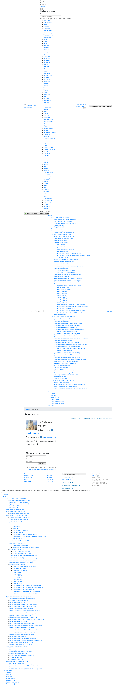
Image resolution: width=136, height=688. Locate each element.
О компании (28, 477)
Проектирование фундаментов (22, 612)
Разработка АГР (14, 508)
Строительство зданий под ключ (16, 515)
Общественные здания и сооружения (21, 540)
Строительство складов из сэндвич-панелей (27, 585)
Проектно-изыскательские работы (20, 504)
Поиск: (42, 14)
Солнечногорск (48, 176)
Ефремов (46, 98)
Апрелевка (47, 60)
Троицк (46, 208)
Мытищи (46, 47)
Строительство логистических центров (25, 593)
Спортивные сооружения (17, 544)
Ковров (46, 113)
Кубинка (46, 49)
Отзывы (49, 475)
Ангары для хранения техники (22, 553)
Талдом (46, 181)
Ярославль (47, 206)
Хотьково (46, 191)
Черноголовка (48, 193)
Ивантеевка (47, 108)
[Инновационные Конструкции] (31, 106)
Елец (45, 96)
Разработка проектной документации (21, 642)
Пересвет (47, 151)
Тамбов (46, 183)
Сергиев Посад (48, 172)
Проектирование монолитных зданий (24, 614)
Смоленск (47, 174)
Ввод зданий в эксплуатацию (18, 502)
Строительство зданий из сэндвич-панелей (23, 559)
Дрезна (46, 90)
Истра (45, 41)
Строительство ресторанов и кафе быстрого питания (29, 536)
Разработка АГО (14, 506)
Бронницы (47, 62)
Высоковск (47, 81)
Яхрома (46, 204)
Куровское (47, 125)
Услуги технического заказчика (16, 498)
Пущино (46, 157)
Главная (5, 494)
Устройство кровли (15, 657)
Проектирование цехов (20, 631)
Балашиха (47, 20)
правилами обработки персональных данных (42, 469)
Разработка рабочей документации (20, 644)
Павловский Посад (49, 149)
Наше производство (12, 682)
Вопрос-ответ (10, 678)
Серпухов (47, 51)
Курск (45, 126)
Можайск (46, 136)
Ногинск (46, 26)
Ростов (46, 162)
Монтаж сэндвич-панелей (17, 648)
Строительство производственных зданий (22, 561)
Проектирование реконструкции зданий (22, 634)
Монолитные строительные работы (20, 651)
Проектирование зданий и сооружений (18, 597)
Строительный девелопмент (15, 509)
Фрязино (46, 189)
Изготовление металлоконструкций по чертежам (24, 665)
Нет (43, 6)
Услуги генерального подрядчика (19, 517)
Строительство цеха (15, 595)
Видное (46, 72)
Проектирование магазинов (18, 621)
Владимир (47, 73)
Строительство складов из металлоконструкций (28, 587)
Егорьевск (47, 94)
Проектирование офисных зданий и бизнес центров (25, 625)
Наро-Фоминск (48, 53)
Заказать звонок (106, 106)
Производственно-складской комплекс (25, 566)
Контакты (50, 479)
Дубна (45, 92)
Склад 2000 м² (17, 578)
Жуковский (47, 100)
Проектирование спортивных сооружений (22, 638)
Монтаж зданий (14, 650)
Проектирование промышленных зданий (22, 627)
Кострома (47, 117)
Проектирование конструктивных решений (23, 617)
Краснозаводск (48, 121)
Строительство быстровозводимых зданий (23, 555)
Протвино (47, 153)
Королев (46, 66)
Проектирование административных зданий (23, 604)
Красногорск (48, 30)
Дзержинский (48, 34)
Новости (49, 477)
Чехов (45, 195)
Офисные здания (18, 532)
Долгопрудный (48, 36)
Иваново (46, 106)
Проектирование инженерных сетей (20, 615)
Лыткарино (47, 58)
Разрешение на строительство (16, 511)
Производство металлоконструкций (17, 661)
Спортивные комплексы (20, 545)
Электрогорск (48, 198)
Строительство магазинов (21, 530)
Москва (47, 1)
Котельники (47, 32)
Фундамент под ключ (16, 659)
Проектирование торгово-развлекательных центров (25, 640)
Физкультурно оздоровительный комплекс (26, 547)
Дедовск (46, 87)
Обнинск (46, 142)
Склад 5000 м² (17, 581)
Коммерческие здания (16, 523)
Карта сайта (50, 481)
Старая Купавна (48, 178)
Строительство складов (17, 564)
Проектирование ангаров (17, 602)
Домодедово (48, 22)
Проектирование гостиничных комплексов (22, 606)
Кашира (46, 64)
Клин (45, 111)
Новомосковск (48, 140)
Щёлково (46, 54)
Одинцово (47, 56)
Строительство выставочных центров (25, 534)
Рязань (46, 168)
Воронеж (46, 77)
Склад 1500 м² (17, 576)
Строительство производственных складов (26, 591)
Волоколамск (48, 75)
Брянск (46, 68)
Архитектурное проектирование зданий (22, 598)
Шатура (46, 197)
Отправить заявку (43, 213)
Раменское (47, 159)
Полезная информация (13, 684)
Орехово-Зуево (48, 147)
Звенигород (47, 104)
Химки (46, 39)
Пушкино (46, 155)
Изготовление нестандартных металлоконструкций (25, 669)
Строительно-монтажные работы (16, 646)
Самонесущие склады (19, 568)
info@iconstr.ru (79, 106)
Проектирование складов (17, 636)
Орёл (45, 145)
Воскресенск (48, 79)
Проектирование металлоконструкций (21, 623)
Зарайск (46, 102)
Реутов (46, 161)
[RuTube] (109, 311)
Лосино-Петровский (50, 132)
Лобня (45, 43)
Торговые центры (18, 538)
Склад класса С (17, 574)
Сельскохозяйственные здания (19, 542)
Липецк (46, 130)
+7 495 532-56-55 (80, 104)
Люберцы (46, 45)
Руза (45, 166)
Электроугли (47, 202)
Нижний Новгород (49, 138)
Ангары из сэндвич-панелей (21, 551)
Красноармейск (48, 119)
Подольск (47, 28)
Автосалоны (16, 525)
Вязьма (46, 83)
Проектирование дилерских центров (21, 608)
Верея (45, 70)
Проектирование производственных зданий (26, 629)
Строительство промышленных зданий (21, 562)
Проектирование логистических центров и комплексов (26, 619)
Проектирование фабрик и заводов (24, 633)
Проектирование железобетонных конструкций (24, 610)
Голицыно (47, 85)
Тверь (45, 185)
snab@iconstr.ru (50, 437)
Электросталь (48, 200)
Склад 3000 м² (17, 580)
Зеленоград (47, 37)
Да (41, 6)
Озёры (46, 144)
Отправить (41, 463)
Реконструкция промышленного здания (21, 655)
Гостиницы (16, 528)
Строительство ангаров (16, 549)
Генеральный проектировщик (18, 600)
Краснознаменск (49, 123)
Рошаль (46, 164)
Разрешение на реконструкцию (19, 513)
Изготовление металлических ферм (20, 667)
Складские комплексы (20, 570)
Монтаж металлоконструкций (18, 653)
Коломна (46, 115)
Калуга (46, 109)
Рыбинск (46, 170)
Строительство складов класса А (23, 589)
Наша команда (28, 475)
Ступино (46, 180)
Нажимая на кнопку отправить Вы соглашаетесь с (42, 468)
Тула (45, 187)
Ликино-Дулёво (48, 128)
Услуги (49, 474)
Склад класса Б (17, 572)
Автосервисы (17, 526)
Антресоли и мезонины (16, 663)
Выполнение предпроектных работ (20, 500)
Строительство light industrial (18, 519)
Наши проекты (29, 474)
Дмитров (46, 89)
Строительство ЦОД (15, 521)
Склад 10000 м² (17, 583)
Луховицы (47, 134)
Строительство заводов (17, 557)
